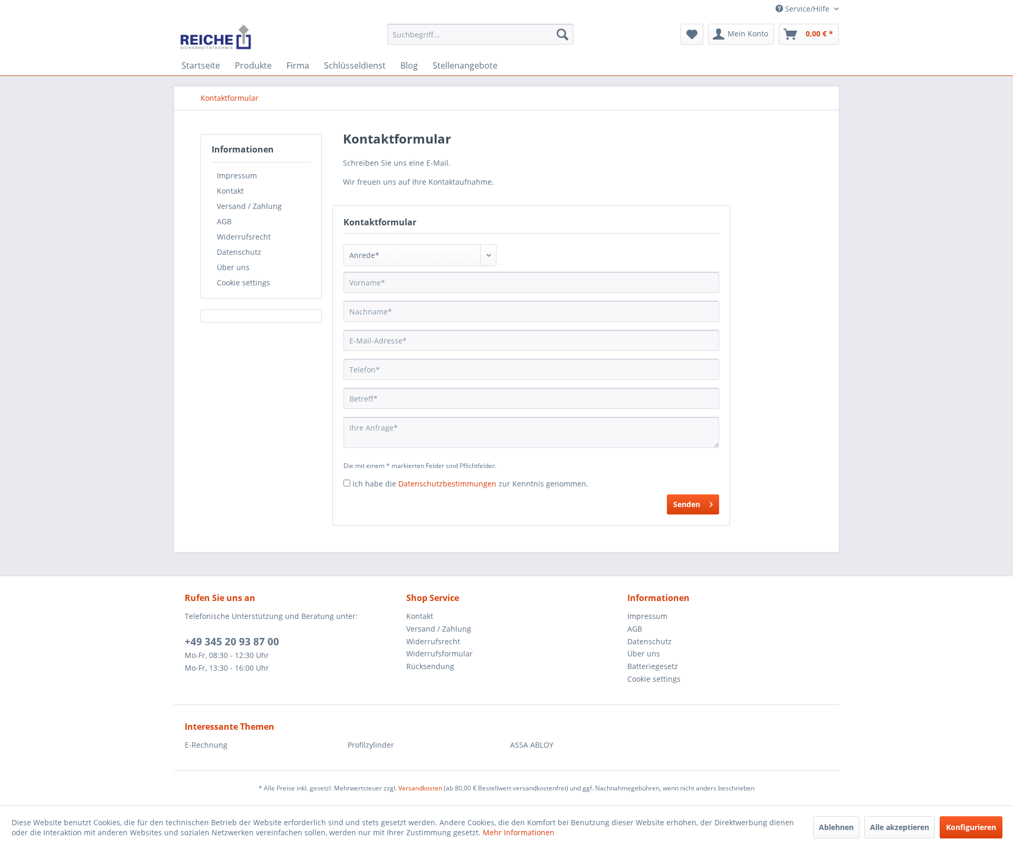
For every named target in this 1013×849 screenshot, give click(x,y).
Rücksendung (430, 666)
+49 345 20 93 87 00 (232, 641)
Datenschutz (239, 252)
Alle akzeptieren (899, 827)
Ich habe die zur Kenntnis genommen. (470, 484)
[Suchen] (562, 34)
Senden (686, 504)
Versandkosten (420, 788)
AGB (224, 221)
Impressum (237, 175)
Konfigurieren (971, 827)
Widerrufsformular (439, 653)
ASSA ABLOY (531, 745)
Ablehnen (836, 827)
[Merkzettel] (692, 34)
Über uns (233, 267)
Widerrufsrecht (244, 237)
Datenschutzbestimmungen (447, 484)
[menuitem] (480, 34)
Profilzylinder (371, 745)
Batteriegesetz (652, 666)
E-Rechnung (206, 745)
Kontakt (230, 191)
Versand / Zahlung (249, 206)
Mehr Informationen (519, 832)
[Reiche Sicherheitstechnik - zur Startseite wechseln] (215, 37)
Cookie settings (243, 283)
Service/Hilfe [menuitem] (807, 9)
